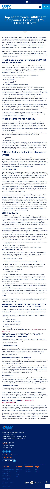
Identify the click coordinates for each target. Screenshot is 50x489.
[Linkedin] (9, 451)
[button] (27, 2)
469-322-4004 (6, 443)
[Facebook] (3, 451)
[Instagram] (6, 451)
